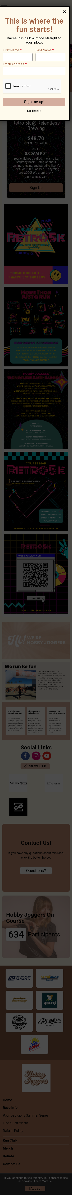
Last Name (45, 50)
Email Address (15, 64)
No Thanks (34, 111)
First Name (12, 50)
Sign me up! (34, 102)
